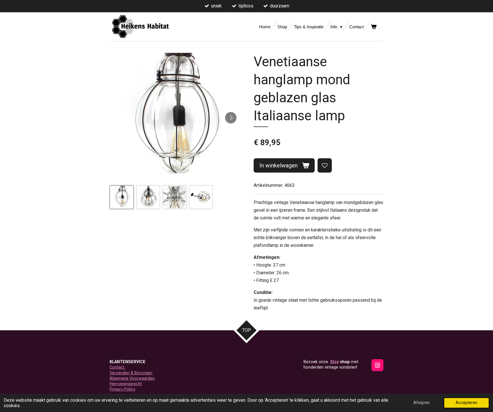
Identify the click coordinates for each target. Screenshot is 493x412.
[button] (122, 197)
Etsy (334, 361)
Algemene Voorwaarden (132, 378)
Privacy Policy (122, 389)
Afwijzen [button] (421, 402)
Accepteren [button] (466, 402)
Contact (118, 367)
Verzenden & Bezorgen (131, 373)
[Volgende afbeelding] (231, 117)
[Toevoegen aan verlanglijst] (325, 165)
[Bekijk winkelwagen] (373, 27)
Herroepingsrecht (126, 383)
